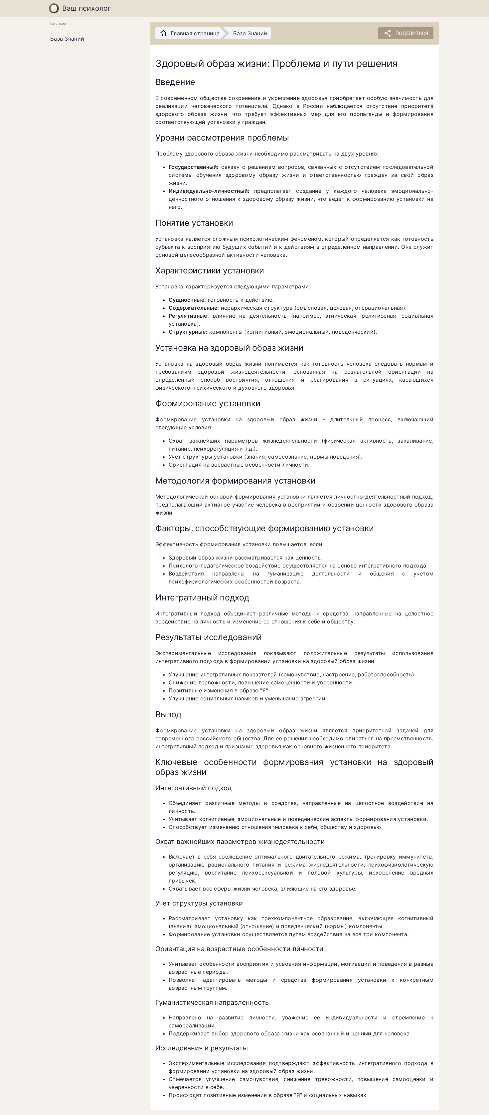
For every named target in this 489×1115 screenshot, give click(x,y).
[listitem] (95, 39)
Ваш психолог (86, 8)
